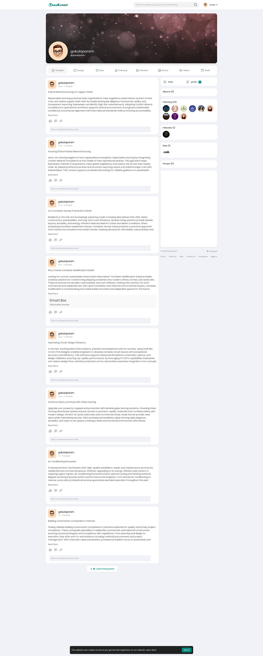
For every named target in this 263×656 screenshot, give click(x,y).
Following (167, 102)
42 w (60, 337)
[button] (166, 5)
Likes (165, 146)
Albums (166, 92)
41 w (60, 264)
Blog (181, 256)
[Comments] (55, 121)
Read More (53, 115)
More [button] (213, 256)
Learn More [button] (151, 650)
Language (212, 251)
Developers (203, 256)
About (163, 256)
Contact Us (190, 256)
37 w (60, 145)
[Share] (61, 121)
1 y (59, 456)
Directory (172, 256)
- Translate (67, 86)
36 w (60, 86)
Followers (167, 128)
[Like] (56, 121)
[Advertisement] (189, 190)
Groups (166, 163)
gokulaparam (82, 51)
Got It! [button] (186, 650)
